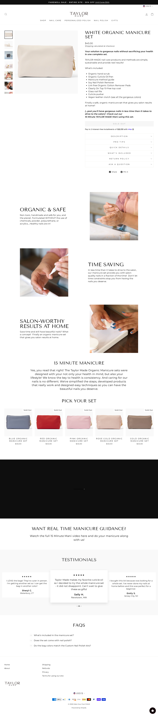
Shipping (89, 46)
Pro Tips (119, 142)
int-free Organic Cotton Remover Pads (109, 85)
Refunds (46, 668)
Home (7, 665)
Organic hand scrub (99, 74)
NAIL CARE (55, 20)
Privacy (45, 672)
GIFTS (114, 20)
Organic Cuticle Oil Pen (100, 77)
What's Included (119, 153)
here (84, 536)
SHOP (43, 20)
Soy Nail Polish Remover (101, 82)
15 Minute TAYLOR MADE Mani (101, 117)
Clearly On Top (96, 88)
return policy (119, 159)
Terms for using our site (53, 676)
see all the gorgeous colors (126, 97)
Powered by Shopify (79, 708)
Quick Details (119, 147)
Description (119, 136)
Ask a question (119, 164)
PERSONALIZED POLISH (78, 20)
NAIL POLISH (101, 20)
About (7, 668)
